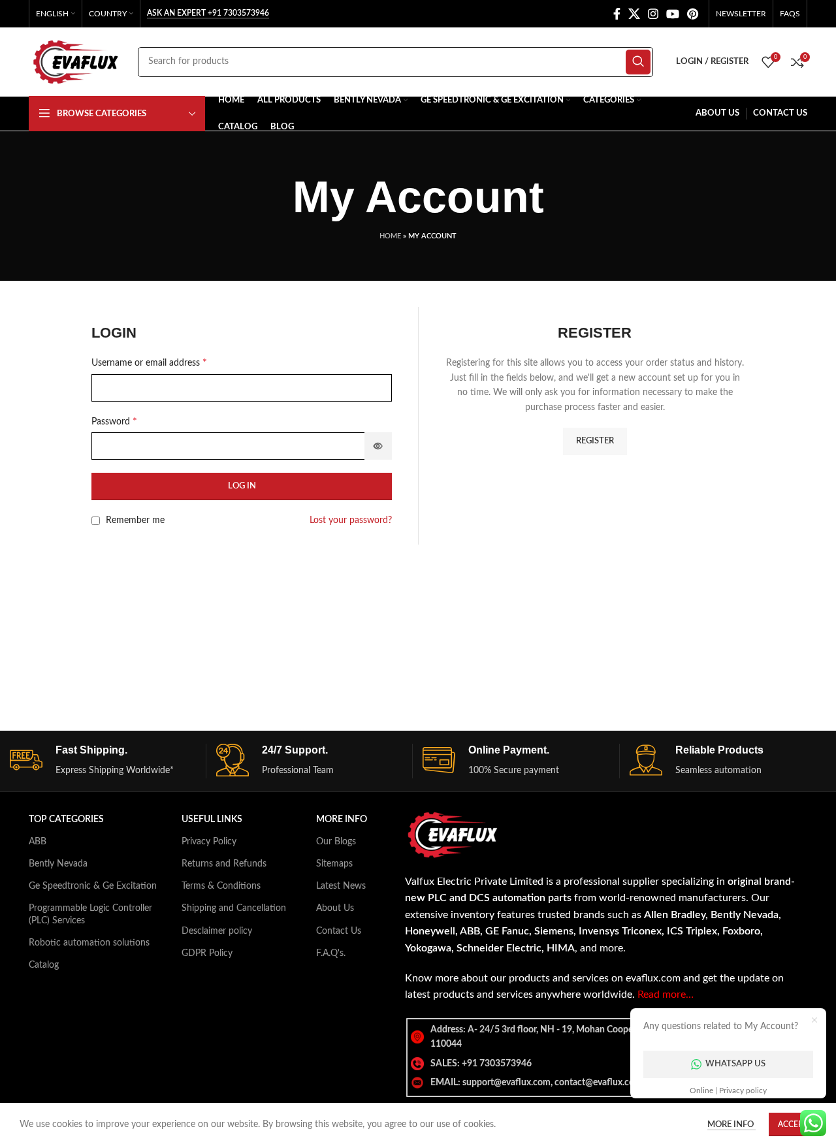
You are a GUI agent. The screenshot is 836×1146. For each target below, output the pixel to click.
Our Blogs (336, 841)
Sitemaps (334, 863)
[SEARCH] (638, 62)
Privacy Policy (209, 841)
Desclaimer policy (217, 931)
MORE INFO (341, 819)
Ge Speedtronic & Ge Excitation (93, 886)
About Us (335, 908)
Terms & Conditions (221, 886)
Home (390, 236)
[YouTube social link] (672, 14)
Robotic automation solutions (89, 942)
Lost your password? (351, 520)
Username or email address (149, 362)
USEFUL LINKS (212, 819)
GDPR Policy (207, 953)
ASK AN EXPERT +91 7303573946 (208, 13)
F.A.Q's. (331, 953)
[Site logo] (77, 61)
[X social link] (634, 14)
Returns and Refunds (224, 863)
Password (114, 421)
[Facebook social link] (616, 14)
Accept (792, 1124)
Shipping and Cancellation (234, 908)
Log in (242, 486)
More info (731, 1125)
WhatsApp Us (735, 1064)
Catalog (44, 965)
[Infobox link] (108, 761)
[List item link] (603, 1064)
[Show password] (378, 446)
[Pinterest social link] (692, 14)
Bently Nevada (58, 863)
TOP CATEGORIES (66, 819)
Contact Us (338, 931)
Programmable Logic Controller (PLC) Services (90, 914)
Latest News (341, 886)
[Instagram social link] (653, 14)
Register (595, 441)
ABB (37, 841)
